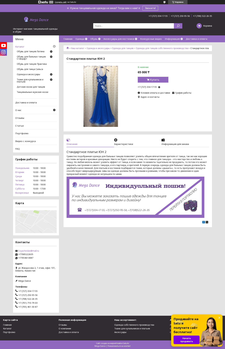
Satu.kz (126, 343)
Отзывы (19, 117)
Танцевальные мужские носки (32, 92)
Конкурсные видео (151, 38)
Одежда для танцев (122, 48)
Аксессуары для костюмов (118, 38)
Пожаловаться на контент (119, 346)
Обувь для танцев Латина (30, 51)
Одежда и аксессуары (98, 48)
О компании (65, 328)
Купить (154, 79)
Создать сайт (61, 2)
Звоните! (150, 8)
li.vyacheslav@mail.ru (28, 250)
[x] (207, 222)
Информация (172, 38)
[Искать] (178, 26)
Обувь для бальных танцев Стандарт (31, 58)
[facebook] (203, 222)
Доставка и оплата (196, 38)
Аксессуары (120, 332)
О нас (18, 110)
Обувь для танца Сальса (30, 69)
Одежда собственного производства (134, 324)
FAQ (17, 148)
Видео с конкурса (25, 141)
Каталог (19, 46)
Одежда (79, 38)
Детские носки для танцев (31, 87)
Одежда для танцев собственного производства (162, 48)
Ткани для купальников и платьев (30, 80)
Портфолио (21, 133)
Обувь (94, 38)
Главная (68, 38)
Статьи (19, 125)
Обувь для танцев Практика (32, 64)
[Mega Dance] (36, 19)
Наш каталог (77, 48)
